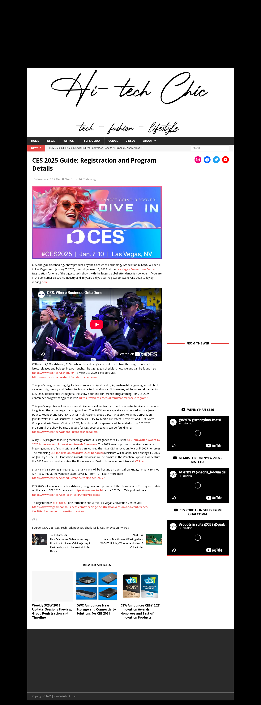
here (45, 282)
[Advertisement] (130, 36)
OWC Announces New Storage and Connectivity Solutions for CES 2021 (96, 609)
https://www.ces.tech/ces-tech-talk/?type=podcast (66, 495)
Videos (130, 140)
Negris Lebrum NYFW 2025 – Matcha (200, 460)
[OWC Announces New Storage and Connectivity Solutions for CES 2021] (97, 586)
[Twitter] (216, 159)
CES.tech (141, 461)
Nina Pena (71, 179)
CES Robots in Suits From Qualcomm (201, 512)
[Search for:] (210, 148)
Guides (113, 140)
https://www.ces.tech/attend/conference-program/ (113, 398)
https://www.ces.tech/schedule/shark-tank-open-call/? (68, 478)
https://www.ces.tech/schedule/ (53, 372)
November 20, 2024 (48, 179)
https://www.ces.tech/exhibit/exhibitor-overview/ (64, 377)
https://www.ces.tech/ (88, 490)
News (51, 140)
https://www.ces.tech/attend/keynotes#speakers (64, 432)
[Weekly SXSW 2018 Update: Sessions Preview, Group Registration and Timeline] (52, 586)
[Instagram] (198, 159)
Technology (91, 140)
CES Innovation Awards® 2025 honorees (77, 453)
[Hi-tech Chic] (130, 134)
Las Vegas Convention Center (136, 269)
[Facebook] (207, 159)
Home (35, 140)
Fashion (68, 140)
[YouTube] (225, 159)
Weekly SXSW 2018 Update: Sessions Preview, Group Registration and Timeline (52, 611)
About (148, 140)
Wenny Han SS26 (200, 410)
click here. (59, 503)
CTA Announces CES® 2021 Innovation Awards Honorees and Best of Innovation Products (141, 611)
